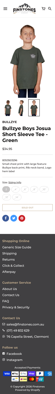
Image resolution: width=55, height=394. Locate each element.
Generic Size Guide (16, 247)
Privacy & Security (15, 307)
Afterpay (9, 272)
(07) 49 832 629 (18, 330)
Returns (8, 259)
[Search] (50, 8)
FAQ (5, 301)
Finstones (39, 386)
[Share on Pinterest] (21, 218)
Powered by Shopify (27, 389)
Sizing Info (14, 182)
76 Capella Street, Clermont (28, 336)
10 (44, 189)
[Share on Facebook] (5, 218)
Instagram (14, 360)
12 (7, 197)
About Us (9, 289)
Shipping (9, 253)
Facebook (14, 354)
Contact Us (10, 295)
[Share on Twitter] (13, 218)
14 (17, 197)
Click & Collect (13, 265)
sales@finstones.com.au (25, 324)
